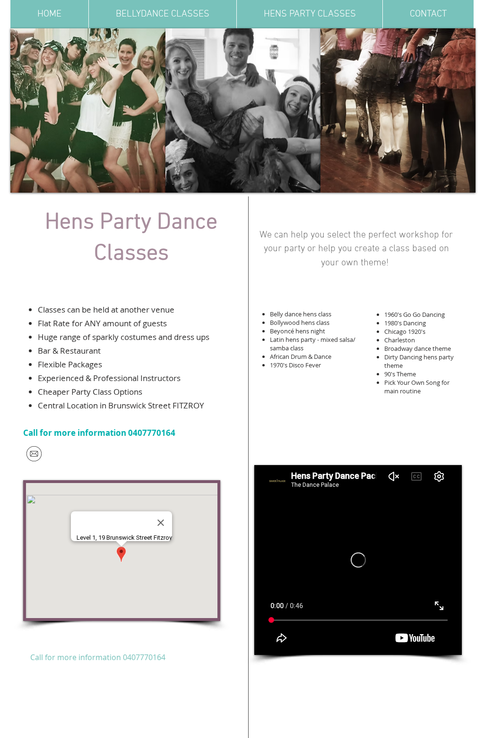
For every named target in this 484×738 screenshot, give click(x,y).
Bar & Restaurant (69, 350)
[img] (87, 110)
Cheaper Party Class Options (90, 391)
